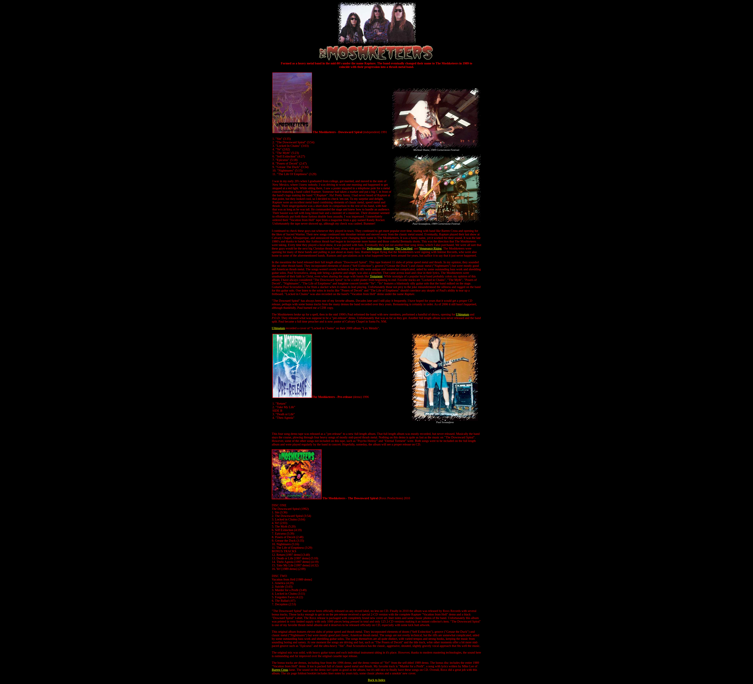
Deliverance (374, 248)
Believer (388, 248)
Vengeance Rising (430, 248)
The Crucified (403, 248)
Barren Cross (280, 669)
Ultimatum (462, 314)
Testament (376, 276)
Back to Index (376, 680)
